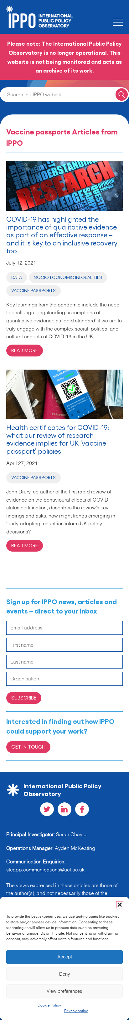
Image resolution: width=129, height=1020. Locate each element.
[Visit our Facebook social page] (82, 809)
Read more (24, 350)
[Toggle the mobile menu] (117, 22)
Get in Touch (28, 747)
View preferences (64, 991)
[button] (119, 904)
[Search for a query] (122, 94)
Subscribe (23, 697)
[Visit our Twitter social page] (47, 809)
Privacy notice (76, 1011)
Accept (64, 957)
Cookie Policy (49, 1005)
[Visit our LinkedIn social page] (64, 809)
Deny (64, 974)
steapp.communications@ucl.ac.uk (45, 870)
